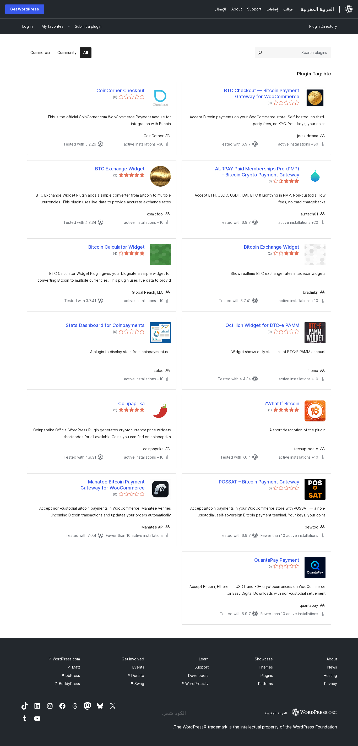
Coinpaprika (131, 403)
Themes (266, 667)
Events (138, 667)
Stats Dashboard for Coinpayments (105, 325)
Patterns (265, 683)
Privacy (330, 683)
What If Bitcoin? (281, 403)
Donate (135, 675)
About (332, 659)
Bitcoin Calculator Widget (116, 247)
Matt (74, 667)
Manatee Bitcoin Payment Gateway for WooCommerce (112, 485)
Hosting (330, 675)
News (332, 667)
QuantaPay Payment (276, 560)
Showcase (264, 659)
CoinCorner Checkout (120, 90)
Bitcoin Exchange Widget (271, 247)
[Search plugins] (260, 52)
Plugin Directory (323, 26)
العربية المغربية (276, 713)
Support (201, 667)
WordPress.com (64, 659)
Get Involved (133, 659)
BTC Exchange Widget (120, 168)
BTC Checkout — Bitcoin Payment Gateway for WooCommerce (261, 93)
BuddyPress (67, 683)
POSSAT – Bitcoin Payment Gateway (259, 482)
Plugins (267, 675)
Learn (204, 659)
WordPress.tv (195, 683)
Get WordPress (24, 9)
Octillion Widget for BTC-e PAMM (262, 325)
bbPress (70, 675)
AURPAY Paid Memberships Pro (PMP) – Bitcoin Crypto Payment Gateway (257, 171)
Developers (198, 675)
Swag (137, 683)
